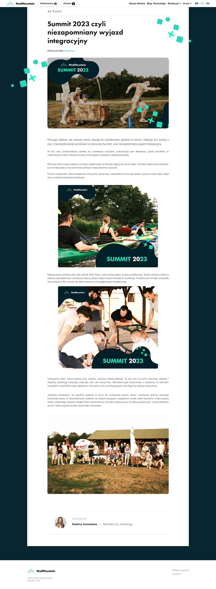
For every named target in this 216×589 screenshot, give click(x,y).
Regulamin (176, 574)
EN (196, 3)
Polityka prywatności (180, 570)
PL (202, 3)
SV (208, 3)
